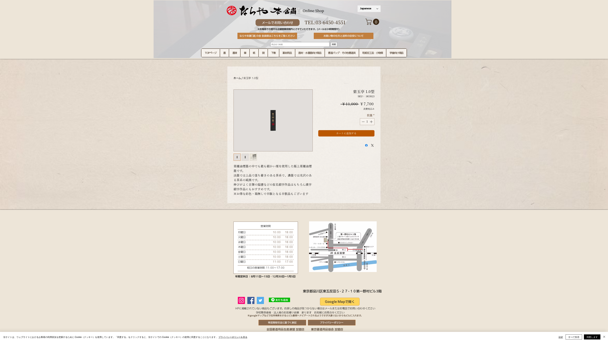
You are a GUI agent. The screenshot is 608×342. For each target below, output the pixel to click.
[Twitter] (260, 300)
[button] (373, 22)
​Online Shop (313, 10)
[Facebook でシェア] (366, 145)
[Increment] (371, 121)
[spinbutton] (367, 121)
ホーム (237, 78)
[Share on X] (372, 145)
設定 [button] (561, 337)
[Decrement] (362, 121)
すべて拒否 (573, 337)
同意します (592, 337)
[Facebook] (250, 300)
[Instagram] (241, 300)
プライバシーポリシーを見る (232, 337)
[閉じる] (604, 336)
